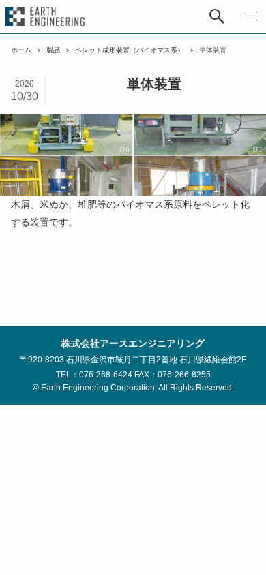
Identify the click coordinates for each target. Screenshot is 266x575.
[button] (217, 16)
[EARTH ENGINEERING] (45, 16)
